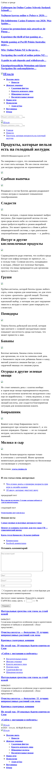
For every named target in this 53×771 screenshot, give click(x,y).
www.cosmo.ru (19, 469)
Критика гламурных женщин (17, 640)
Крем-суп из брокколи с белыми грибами (20, 535)
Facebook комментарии (16, 543)
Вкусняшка (11, 108)
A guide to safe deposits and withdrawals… (23, 60)
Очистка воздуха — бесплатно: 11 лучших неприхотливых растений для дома (24, 633)
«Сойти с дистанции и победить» (19, 653)
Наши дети (11, 99)
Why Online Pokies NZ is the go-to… (20, 50)
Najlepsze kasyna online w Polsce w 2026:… (24, 15)
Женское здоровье (14, 85)
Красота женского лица (22, 91)
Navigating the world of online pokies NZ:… (24, 55)
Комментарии (12, 540)
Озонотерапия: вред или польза (13, 513)
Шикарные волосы (20, 94)
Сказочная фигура (20, 88)
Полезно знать (12, 79)
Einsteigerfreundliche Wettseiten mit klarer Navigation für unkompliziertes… (23, 67)
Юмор (9, 111)
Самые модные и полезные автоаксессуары (21, 523)
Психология (11, 102)
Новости (15, 82)
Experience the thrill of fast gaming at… (22, 36)
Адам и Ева (16, 105)
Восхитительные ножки (22, 96)
